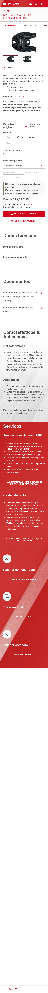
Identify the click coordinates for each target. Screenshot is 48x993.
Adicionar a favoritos (26, 221)
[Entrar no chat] (16, 989)
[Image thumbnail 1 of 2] (10, 59)
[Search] (42, 4)
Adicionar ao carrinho (25, 214)
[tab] (10, 25)
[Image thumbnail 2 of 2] (26, 59)
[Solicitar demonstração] (10, 989)
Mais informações (11, 97)
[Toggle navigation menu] (4, 4)
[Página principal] (13, 3)
